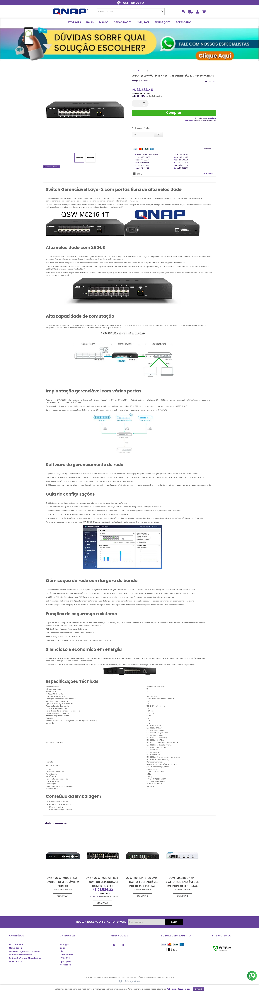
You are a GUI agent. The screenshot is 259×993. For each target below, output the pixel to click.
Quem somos (15, 961)
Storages (64, 944)
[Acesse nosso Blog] (122, 945)
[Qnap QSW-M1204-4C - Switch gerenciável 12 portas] (62, 867)
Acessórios (142, 71)
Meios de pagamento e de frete (24, 951)
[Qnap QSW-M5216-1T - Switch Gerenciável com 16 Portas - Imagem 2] (90, 157)
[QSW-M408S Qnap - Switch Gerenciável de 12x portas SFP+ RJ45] (182, 867)
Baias (62, 948)
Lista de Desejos (52, 167)
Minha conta (15, 948)
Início (134, 71)
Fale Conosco (16, 944)
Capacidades (66, 954)
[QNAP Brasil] (70, 11)
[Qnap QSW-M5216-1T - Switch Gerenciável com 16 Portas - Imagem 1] (79, 157)
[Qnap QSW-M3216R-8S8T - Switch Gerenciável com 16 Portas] (102, 871)
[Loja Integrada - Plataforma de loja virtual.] (129, 981)
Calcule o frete (140, 128)
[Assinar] (174, 922)
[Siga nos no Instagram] (114, 945)
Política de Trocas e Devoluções (25, 958)
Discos (63, 951)
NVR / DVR (65, 958)
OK (158, 134)
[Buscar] (162, 12)
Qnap (214, 81)
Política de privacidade (20, 954)
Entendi (198, 989)
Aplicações (65, 961)
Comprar (173, 112)
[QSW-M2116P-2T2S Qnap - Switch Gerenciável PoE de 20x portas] (142, 867)
